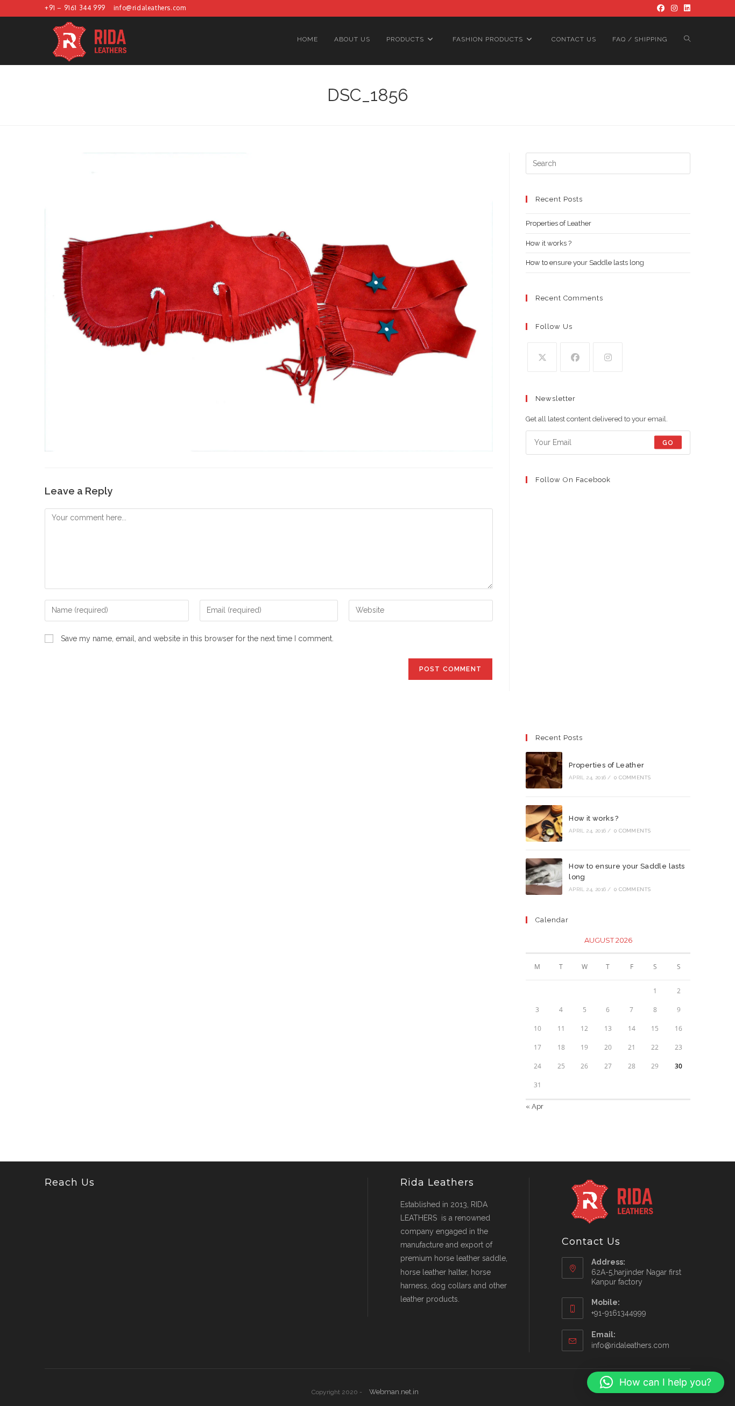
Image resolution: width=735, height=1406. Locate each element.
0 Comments (632, 777)
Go (668, 442)
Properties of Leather (558, 223)
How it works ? (548, 243)
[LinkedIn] (685, 8)
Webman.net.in (394, 1392)
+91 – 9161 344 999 (75, 8)
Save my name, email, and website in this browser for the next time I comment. (197, 638)
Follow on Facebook (573, 480)
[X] (542, 357)
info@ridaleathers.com (150, 8)
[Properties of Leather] (544, 770)
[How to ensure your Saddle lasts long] (544, 876)
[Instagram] (674, 8)
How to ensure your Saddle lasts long (585, 263)
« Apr (534, 1106)
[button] (655, 1382)
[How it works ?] (544, 823)
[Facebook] (661, 8)
